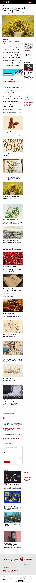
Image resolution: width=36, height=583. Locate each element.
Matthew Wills (5, 155)
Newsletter (30, 2)
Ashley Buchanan (6, 175)
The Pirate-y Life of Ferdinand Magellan (12, 356)
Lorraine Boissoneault (7, 357)
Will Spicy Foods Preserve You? (10, 313)
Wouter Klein (5, 336)
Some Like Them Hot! (8, 154)
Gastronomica (4, 413)
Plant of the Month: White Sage (10, 241)
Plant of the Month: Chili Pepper (10, 219)
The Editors (5, 41)
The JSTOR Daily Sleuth (15, 570)
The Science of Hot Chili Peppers (10, 266)
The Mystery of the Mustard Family (11, 197)
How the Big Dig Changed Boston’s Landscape (12, 525)
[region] (18, 579)
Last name (14, 452)
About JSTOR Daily (6, 567)
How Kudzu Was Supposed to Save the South (28, 99)
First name (6, 452)
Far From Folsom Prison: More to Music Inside (28, 74)
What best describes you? (17, 456)
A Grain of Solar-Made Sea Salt (10, 400)
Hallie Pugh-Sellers (6, 221)
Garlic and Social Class (8, 379)
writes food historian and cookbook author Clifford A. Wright (12, 81)
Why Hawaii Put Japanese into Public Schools (28, 105)
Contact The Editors (14, 567)
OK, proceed (20, 581)
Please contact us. (5, 410)
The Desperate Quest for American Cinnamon (11, 131)
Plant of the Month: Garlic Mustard (11, 174)
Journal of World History (10, 413)
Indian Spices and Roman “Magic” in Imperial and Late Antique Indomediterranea (12, 429)
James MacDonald (6, 268)
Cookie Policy (4, 579)
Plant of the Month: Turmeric (9, 289)
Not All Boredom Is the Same (28, 100)
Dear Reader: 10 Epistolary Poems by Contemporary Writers (12, 505)
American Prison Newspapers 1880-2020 (28, 71)
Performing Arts (6, 483)
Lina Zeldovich (5, 401)
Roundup (3, 5)
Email (5, 456)
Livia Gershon (5, 134)
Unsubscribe (5, 570)
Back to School (26, 473)
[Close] (35, 577)
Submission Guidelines (14, 568)
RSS (3, 574)
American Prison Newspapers (13, 572)
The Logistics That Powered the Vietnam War (28, 103)
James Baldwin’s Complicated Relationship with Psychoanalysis (12, 545)
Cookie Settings (15, 581)
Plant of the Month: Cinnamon (10, 335)
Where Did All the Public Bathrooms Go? (28, 97)
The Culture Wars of (12, 485)
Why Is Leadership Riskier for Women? (28, 472)
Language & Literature (7, 503)
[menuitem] (30, 2)
